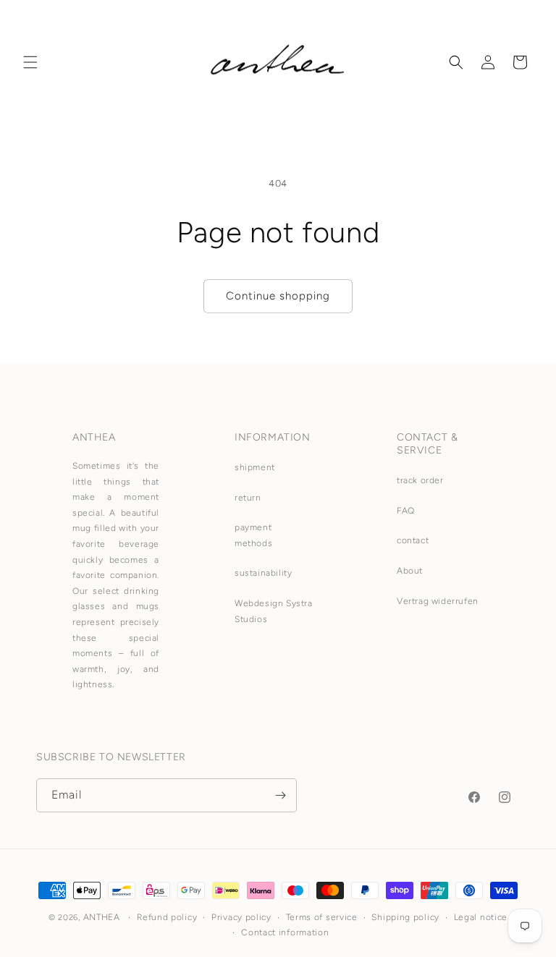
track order (420, 480)
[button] (30, 62)
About (410, 571)
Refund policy (167, 917)
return (248, 498)
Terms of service (322, 917)
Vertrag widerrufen (438, 601)
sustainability (263, 573)
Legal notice (480, 917)
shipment (255, 467)
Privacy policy (241, 917)
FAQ (406, 511)
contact (413, 540)
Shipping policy (405, 917)
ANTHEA (101, 917)
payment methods (253, 535)
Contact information (285, 932)
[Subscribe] (280, 795)
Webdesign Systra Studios (274, 611)
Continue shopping (278, 295)
